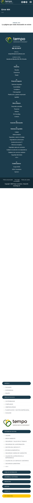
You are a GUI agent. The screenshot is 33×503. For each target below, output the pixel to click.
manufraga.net (16, 185)
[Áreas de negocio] (16, 79)
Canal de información (16, 122)
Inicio (2, 12)
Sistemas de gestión (16, 129)
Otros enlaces (17, 103)
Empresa (16, 66)
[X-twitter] (24, 2)
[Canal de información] (16, 121)
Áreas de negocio (16, 81)
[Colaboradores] (16, 162)
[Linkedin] (26, 2)
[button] (30, 2)
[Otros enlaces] (16, 102)
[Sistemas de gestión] (16, 127)
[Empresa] (16, 65)
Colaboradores (16, 163)
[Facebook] (22, 2)
